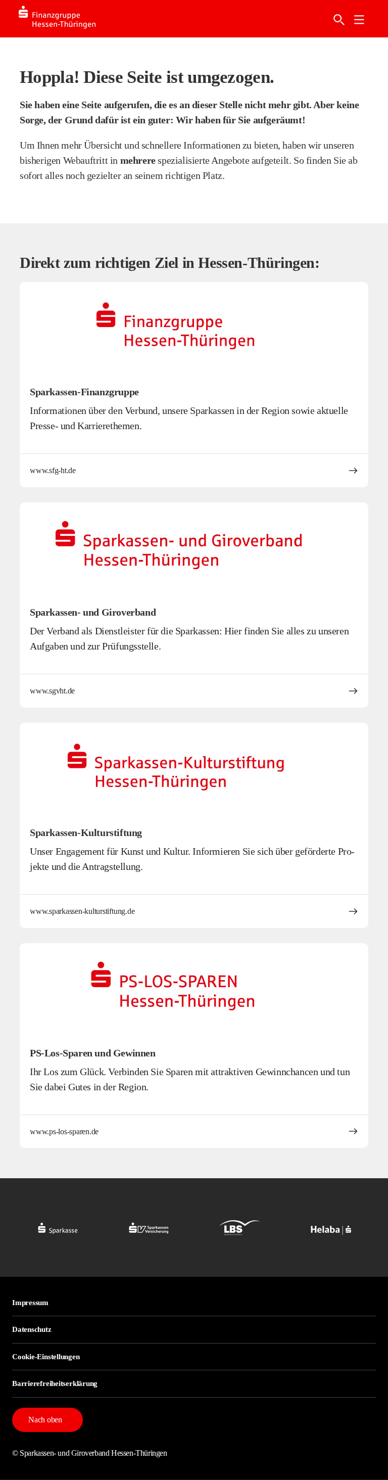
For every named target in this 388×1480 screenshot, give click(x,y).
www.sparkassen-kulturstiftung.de (82, 911)
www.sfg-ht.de (53, 470)
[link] (359, 20)
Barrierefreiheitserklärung (55, 1383)
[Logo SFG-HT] (67, 18)
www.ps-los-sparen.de (64, 1131)
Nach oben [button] (45, 1419)
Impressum (30, 1303)
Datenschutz (32, 1329)
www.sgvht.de (52, 690)
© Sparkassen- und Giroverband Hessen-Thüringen (89, 1453)
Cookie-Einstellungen (46, 1357)
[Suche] (339, 20)
